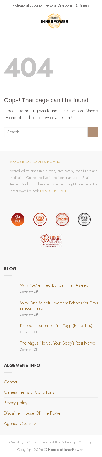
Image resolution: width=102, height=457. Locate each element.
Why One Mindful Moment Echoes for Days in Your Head (59, 306)
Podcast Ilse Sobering (59, 442)
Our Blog (85, 442)
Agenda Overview (20, 423)
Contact (10, 382)
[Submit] (93, 132)
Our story (16, 442)
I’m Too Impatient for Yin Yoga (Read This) (56, 325)
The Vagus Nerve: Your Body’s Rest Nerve (57, 343)
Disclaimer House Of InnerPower (33, 413)
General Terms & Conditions (29, 392)
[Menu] (7, 20)
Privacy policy (15, 402)
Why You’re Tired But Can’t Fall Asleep (54, 285)
